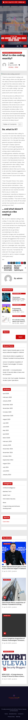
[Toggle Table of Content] (19, 124)
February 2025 (7, 441)
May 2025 (6, 430)
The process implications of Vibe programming (18, 299)
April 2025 (6, 434)
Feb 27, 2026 (7, 679)
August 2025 (6, 419)
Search (6, 332)
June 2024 (6, 471)
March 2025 (6, 438)
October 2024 (7, 456)
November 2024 (8, 452)
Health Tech (6, 495)
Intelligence (8, 38)
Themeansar (14, 710)
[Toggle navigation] (17, 46)
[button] (21, 46)
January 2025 (7, 445)
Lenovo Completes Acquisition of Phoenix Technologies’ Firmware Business (13, 364)
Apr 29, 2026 (7, 607)
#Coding (11, 67)
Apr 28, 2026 (7, 643)
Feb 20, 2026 (16, 312)
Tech (3, 38)
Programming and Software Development (12, 52)
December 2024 (8, 449)
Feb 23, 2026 (16, 301)
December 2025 (8, 405)
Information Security (9, 499)
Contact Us (20, 714)
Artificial (14, 38)
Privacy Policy (11, 716)
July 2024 (6, 467)
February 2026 (7, 397)
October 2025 (7, 412)
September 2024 (8, 460)
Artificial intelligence (9, 488)
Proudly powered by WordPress (10, 709)
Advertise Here (13, 714)
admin (11, 63)
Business (16, 40)
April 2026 (6, 393)
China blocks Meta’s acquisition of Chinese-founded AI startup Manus (13, 604)
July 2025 (5, 423)
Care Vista (6, 522)
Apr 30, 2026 (7, 571)
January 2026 (7, 401)
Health (18, 38)
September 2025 (8, 416)
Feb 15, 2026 (15, 323)
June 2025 (6, 427)
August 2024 (6, 463)
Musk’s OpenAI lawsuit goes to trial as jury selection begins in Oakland (14, 567)
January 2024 (7, 475)
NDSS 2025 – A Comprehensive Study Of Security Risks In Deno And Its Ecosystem (13, 372)
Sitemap (18, 716)
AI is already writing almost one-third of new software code (18, 321)
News (4, 502)
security (24, 38)
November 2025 (8, 408)
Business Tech (7, 491)
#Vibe (16, 67)
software (11, 40)
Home (6, 714)
